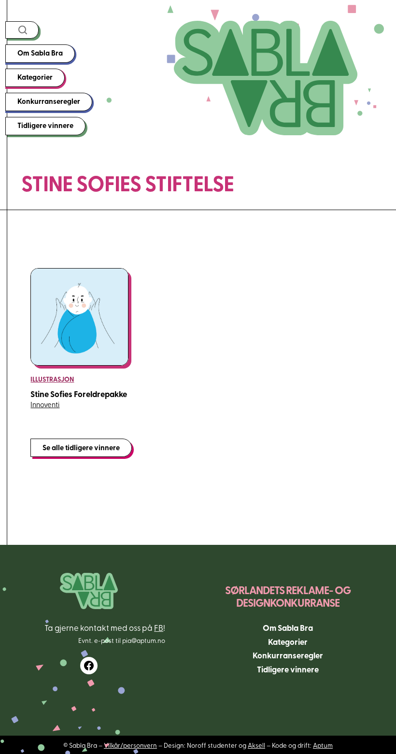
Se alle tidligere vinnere (81, 447)
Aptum (323, 744)
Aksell (256, 744)
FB (158, 627)
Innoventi (44, 404)
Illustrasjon (52, 379)
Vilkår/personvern (130, 744)
